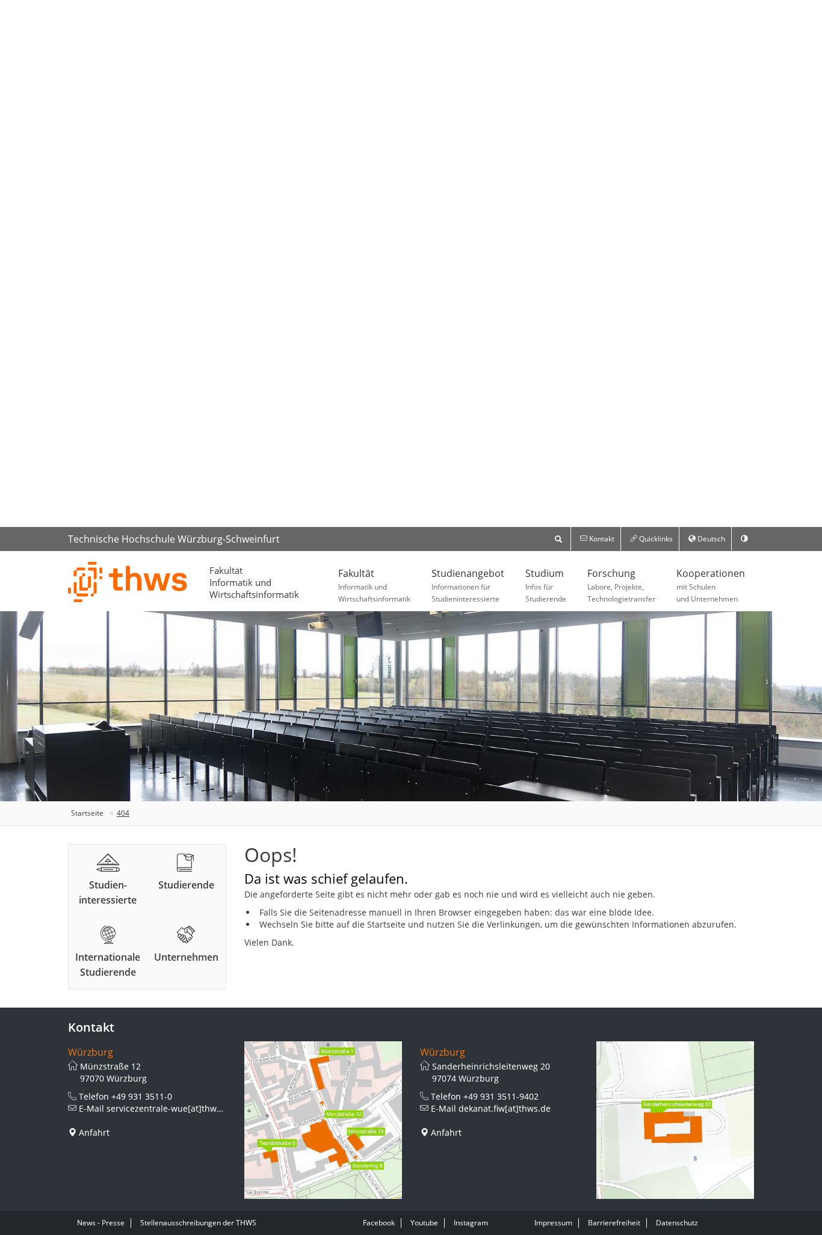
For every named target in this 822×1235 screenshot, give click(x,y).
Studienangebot (467, 585)
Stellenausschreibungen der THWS (198, 1223)
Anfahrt (94, 1132)
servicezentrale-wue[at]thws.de (170, 1108)
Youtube (424, 1223)
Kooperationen (710, 585)
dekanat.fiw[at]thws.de (505, 1108)
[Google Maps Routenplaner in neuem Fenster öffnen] (323, 1120)
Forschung (621, 585)
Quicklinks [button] (655, 539)
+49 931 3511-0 (141, 1096)
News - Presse (101, 1223)
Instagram (471, 1223)
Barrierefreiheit (614, 1223)
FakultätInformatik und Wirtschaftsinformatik (254, 582)
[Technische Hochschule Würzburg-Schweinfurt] (128, 582)
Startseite (87, 813)
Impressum (553, 1223)
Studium (545, 585)
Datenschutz (677, 1223)
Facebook (379, 1223)
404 (123, 813)
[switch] (744, 539)
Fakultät (374, 585)
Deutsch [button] (710, 539)
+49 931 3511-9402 (501, 1096)
